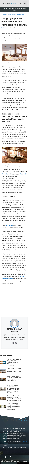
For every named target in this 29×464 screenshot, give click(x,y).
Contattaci (24, 441)
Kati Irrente (3, 27)
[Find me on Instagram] (13, 343)
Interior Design (11, 14)
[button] (21, 3)
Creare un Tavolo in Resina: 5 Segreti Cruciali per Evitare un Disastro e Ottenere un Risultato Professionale (14, 362)
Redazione (4, 461)
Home (4, 14)
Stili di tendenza (20, 14)
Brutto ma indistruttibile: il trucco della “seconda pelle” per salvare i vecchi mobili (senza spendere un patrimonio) (14, 379)
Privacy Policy (14, 461)
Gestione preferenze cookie (23, 462)
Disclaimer (23, 461)
